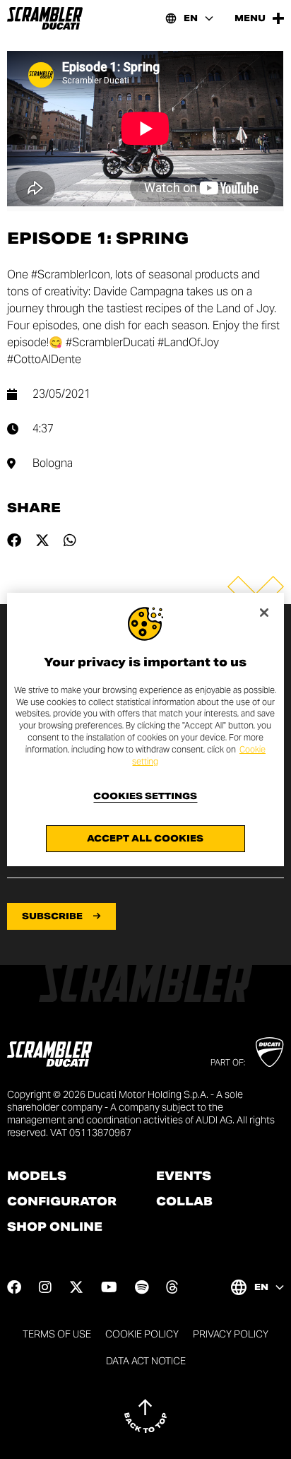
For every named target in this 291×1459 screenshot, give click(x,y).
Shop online (54, 1227)
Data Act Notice (146, 1360)
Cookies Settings (145, 796)
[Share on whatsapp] (70, 540)
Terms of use (57, 1334)
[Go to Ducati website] (269, 1052)
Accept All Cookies (145, 838)
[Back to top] (145, 1416)
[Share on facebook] (14, 540)
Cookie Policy (142, 1334)
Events (183, 1176)
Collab (184, 1201)
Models (36, 1176)
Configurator (62, 1201)
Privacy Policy (230, 1334)
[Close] (264, 612)
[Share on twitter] (42, 540)
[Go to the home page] (45, 18)
